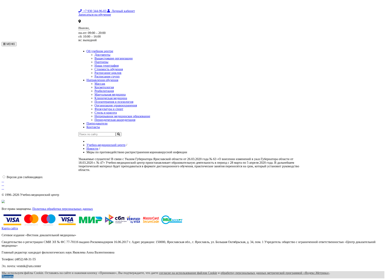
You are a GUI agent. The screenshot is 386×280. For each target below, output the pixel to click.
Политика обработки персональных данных (62, 209)
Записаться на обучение (94, 14)
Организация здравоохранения (115, 105)
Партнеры (101, 62)
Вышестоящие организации (113, 58)
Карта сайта (10, 228)
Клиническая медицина (110, 98)
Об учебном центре (99, 51)
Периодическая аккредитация (114, 120)
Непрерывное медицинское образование (122, 116)
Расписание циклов (107, 73)
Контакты (93, 127)
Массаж (99, 83)
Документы (102, 54)
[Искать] (118, 134)
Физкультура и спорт (108, 109)
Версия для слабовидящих (25, 177)
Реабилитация (104, 91)
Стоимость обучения (108, 69)
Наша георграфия (106, 65)
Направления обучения (102, 80)
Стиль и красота (105, 112)
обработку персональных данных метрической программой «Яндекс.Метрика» (275, 273)
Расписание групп (107, 76)
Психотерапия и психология (113, 101)
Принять (7, 276)
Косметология (104, 87)
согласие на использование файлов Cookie (188, 273)
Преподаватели (97, 123)
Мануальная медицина (110, 94)
